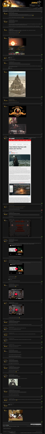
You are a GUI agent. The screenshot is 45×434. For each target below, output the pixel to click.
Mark (4, 99)
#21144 (41, 359)
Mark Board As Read (5, 431)
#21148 (41, 398)
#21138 (41, 320)
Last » (18, 426)
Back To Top (15, 431)
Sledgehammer (5, 136)
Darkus (5, 219)
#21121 (41, 12)
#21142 (41, 344)
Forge (4, 20)
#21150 (41, 409)
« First (6, 426)
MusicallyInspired (6, 333)
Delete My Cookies (8, 431)
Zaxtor (4, 37)
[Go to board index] (15, 3)
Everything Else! (6, 8)
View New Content (39, 8)
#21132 (41, 212)
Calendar (20, 7)
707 (15, 426)
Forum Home (12, 431)
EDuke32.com (7, 7)
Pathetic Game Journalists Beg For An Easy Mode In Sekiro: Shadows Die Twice (17, 206)
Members (17, 7)
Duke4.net (4, 7)
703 (9, 426)
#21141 (41, 338)
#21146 (41, 374)
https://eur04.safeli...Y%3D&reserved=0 (13, 100)
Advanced (40, 7)
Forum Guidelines (35, 8)
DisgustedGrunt (5, 57)
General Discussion (11, 8)
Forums (14, 7)
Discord (11, 7)
